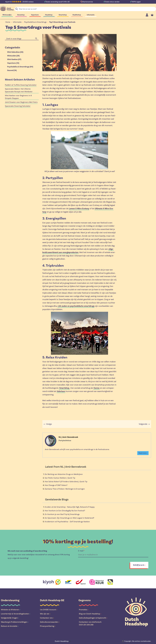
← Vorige (48, 424)
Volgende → (144, 424)
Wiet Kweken (14, 59)
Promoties (84, 610)
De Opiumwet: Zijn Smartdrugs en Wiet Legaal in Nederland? (69, 518)
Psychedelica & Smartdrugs (35, 22)
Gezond (12, 70)
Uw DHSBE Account (48, 610)
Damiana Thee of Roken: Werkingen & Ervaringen (65, 489)
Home (7, 22)
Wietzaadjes (7, 15)
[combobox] (22, 38)
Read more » (143, 453)
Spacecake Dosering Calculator (17, 106)
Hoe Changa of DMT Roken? (56, 485)
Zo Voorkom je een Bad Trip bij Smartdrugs (62, 514)
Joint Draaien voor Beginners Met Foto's (21, 102)
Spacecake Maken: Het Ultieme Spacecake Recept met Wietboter (19, 90)
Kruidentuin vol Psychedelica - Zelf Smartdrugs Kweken (67, 522)
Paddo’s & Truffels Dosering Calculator (21, 85)
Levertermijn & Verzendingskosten (15, 614)
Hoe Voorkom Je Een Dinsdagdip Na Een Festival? (65, 511)
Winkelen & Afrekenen (10, 610)
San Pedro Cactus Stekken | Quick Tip (60, 478)
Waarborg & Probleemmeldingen (15, 622)
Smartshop (63, 15)
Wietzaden (13, 56)
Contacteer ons (47, 618)
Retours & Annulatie (10, 626)
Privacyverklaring (47, 626)
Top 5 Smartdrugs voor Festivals (62, 22)
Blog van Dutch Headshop (90, 614)
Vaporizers (35, 15)
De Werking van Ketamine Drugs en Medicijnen (64, 474)
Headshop (48, 15)
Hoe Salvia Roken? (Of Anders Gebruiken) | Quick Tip (66, 481)
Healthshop (77, 15)
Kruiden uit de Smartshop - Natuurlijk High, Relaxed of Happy (70, 507)
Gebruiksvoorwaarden (49, 622)
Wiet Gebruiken (15, 52)
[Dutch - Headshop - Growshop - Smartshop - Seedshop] (7, 8)
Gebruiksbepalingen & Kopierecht (93, 618)
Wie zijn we (45, 614)
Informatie (90, 15)
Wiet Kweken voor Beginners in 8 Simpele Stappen (18, 96)
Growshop (21, 15)
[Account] (147, 15)
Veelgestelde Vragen (10, 618)
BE (63, 641)
